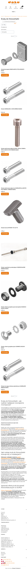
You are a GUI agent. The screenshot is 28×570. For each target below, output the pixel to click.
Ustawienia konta (5, 528)
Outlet (2, 555)
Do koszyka (5, 75)
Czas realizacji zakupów (6, 540)
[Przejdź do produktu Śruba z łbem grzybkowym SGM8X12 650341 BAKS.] (14, 330)
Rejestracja (3, 525)
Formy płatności (5, 539)
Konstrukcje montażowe (22, 16)
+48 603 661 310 (7, 559)
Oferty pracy (4, 517)
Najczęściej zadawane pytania (8, 520)
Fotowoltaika (13, 16)
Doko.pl (1, 16)
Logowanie (3, 527)
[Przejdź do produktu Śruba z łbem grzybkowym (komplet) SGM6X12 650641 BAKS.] (14, 291)
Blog (2, 513)
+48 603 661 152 (8, 561)
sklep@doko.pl (5, 565)
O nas (2, 512)
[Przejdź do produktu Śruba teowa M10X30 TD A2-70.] (14, 212)
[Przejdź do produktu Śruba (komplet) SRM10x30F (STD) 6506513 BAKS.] (14, 53)
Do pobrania (4, 532)
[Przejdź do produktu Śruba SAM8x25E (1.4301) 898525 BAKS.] (14, 93)
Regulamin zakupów (6, 542)
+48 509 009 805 (10, 563)
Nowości (3, 552)
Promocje (3, 553)
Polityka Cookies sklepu (6, 546)
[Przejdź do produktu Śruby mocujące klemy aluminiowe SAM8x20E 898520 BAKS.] (14, 370)
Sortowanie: (3, 29)
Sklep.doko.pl (7, 16)
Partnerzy (3, 516)
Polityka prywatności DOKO (7, 544)
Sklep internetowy (12, 568)
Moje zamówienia (5, 529)
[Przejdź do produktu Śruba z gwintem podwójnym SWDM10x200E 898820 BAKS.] (14, 251)
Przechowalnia (4, 530)
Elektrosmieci (4, 518)
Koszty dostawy (5, 537)
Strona (12, 36)
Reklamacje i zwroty (5, 541)
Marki (2, 514)
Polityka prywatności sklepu (7, 545)
